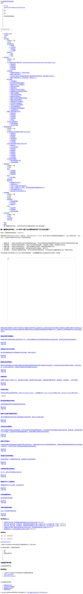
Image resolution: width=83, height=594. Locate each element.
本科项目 (9, 71)
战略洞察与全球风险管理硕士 (18, 91)
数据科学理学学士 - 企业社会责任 (20, 72)
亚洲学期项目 (14, 123)
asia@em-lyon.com (6, 541)
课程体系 (13, 135)
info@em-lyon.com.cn (9, 576)
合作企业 (9, 219)
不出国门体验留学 (12, 121)
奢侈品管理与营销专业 (7, 328)
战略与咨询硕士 (14, 86)
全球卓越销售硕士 (15, 106)
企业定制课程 (14, 162)
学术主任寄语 (14, 147)
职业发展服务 (14, 201)
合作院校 (9, 218)
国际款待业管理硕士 (16, 99)
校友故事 (13, 208)
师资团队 (13, 137)
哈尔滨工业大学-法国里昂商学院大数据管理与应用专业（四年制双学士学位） (32, 76)
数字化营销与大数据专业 (59, 328)
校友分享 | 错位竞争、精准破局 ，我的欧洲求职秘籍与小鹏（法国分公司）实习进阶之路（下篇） (32, 524)
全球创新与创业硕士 (16, 103)
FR (5, 13)
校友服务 (9, 199)
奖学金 (12, 120)
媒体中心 (9, 52)
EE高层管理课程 (12, 159)
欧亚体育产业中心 (15, 182)
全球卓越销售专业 (68, 329)
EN (5, 10)
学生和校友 (13, 138)
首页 (5, 37)
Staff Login (22, 7)
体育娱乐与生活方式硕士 (17, 89)
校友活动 (13, 202)
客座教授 (13, 172)
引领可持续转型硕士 (16, 94)
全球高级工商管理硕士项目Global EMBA (18, 131)
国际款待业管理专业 (30, 328)
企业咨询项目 (14, 125)
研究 (8, 175)
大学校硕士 (13, 81)
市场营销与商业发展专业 (41, 329)
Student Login (15, 7)
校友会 (9, 197)
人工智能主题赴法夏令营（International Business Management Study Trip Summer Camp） (31, 62)
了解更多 (3, 396)
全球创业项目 (47, 328)
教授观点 (13, 152)
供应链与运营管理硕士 (16, 104)
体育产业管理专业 (19, 328)
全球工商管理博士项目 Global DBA (17, 143)
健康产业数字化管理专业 (73, 328)
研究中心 (9, 180)
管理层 (12, 45)
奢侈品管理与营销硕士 (16, 101)
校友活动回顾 (14, 211)
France (8, 585)
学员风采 (13, 153)
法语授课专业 (14, 109)
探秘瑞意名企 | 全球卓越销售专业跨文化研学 (17, 529)
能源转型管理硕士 (15, 96)
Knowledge (9, 586)
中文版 (6, 33)
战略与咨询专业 (29, 329)
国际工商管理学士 (15, 74)
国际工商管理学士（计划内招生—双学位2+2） (23, 77)
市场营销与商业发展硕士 (17, 108)
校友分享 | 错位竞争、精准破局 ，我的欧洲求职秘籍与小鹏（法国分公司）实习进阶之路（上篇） (32, 525)
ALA (46, 592)
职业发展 (13, 118)
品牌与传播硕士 (14, 93)
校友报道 (13, 209)
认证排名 (13, 47)
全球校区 (13, 49)
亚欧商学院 (7, 589)
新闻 (11, 54)
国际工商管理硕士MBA (14, 111)
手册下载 (3, 344)
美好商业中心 (14, 184)
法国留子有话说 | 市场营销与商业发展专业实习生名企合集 (21, 522)
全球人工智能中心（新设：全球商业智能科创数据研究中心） (27, 187)
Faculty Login (7, 7)
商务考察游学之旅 (15, 160)
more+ (7, 519)
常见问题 (13, 69)
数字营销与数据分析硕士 (17, 82)
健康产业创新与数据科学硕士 (18, 98)
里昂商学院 (10, 44)
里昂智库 (9, 179)
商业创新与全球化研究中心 (18, 191)
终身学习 (13, 204)
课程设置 (13, 66)
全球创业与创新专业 (18, 329)
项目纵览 (13, 64)
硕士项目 (9, 79)
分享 (8, 206)
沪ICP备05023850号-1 (33, 592)
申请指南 (13, 67)
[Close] (1, 31)
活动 (11, 55)
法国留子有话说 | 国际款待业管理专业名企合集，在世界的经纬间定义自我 (25, 527)
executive (8, 588)
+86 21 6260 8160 (8, 574)
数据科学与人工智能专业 (56, 329)
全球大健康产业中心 (16, 189)
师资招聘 (13, 174)
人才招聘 (13, 50)
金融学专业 (40, 328)
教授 (8, 169)
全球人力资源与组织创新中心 (18, 186)
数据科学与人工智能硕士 (17, 84)
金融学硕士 (13, 88)
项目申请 (3, 342)
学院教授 (13, 170)
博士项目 (13, 177)
